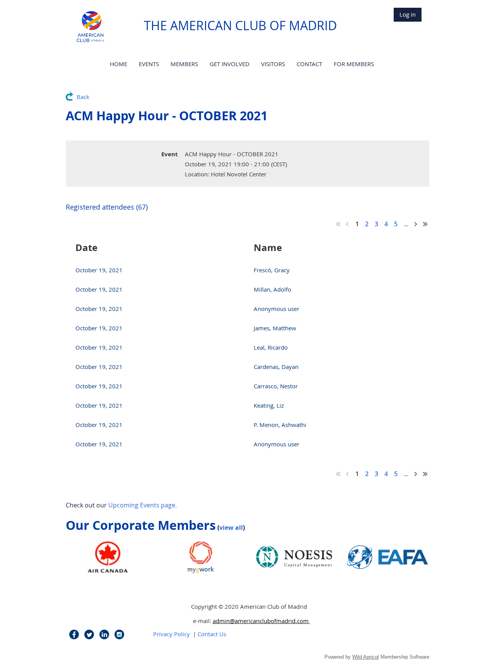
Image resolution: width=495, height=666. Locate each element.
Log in (407, 14)
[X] (89, 634)
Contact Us (212, 634)
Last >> (425, 224)
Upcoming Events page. (142, 505)
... (406, 224)
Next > (416, 224)
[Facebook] (74, 634)
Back (83, 97)
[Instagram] (119, 634)
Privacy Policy (171, 634)
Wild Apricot (365, 657)
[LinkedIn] (104, 634)
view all (231, 527)
